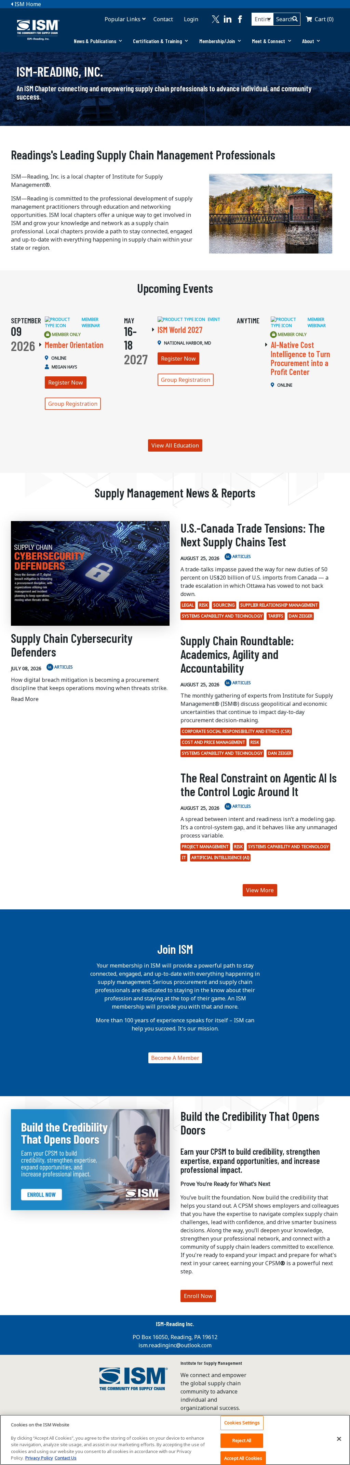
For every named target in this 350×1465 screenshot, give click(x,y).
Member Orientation (74, 345)
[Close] (339, 1439)
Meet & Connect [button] (268, 41)
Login (191, 19)
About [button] (308, 41)
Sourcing (224, 605)
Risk (203, 605)
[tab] (97, 41)
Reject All (241, 1440)
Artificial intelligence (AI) (220, 857)
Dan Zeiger (300, 616)
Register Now (65, 382)
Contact (163, 19)
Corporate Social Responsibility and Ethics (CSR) (236, 731)
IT (184, 857)
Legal (188, 605)
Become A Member (175, 1058)
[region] (175, 1440)
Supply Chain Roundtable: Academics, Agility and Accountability (237, 654)
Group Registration (72, 403)
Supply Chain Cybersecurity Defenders (72, 645)
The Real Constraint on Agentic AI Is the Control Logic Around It (258, 784)
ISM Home (27, 4)
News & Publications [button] (95, 41)
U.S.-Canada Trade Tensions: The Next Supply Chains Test (252, 534)
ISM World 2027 (180, 330)
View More (260, 890)
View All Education (175, 445)
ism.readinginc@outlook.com (175, 1345)
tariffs (275, 616)
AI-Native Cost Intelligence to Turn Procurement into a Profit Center (300, 358)
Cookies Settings (242, 1423)
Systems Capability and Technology (222, 616)
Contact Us (66, 1458)
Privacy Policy (39, 1458)
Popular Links (122, 19)
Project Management (205, 847)
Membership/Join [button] (217, 41)
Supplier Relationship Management (279, 605)
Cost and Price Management (213, 742)
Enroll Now (198, 1296)
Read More (25, 699)
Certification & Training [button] (157, 41)
